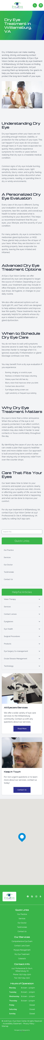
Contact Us (8, 579)
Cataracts (22, 959)
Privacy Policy (28, 1024)
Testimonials (9, 572)
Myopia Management (22, 950)
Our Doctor (8, 565)
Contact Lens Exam (22, 946)
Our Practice (9, 550)
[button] (1, 5)
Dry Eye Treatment (22, 954)
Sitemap (5, 1026)
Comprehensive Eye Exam (22, 941)
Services (7, 557)
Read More (22, 729)
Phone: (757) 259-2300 (22, 974)
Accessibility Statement (12, 1024)
